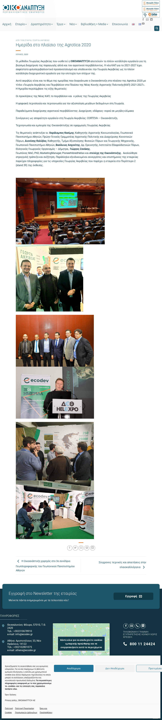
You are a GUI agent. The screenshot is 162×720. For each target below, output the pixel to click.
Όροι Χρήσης (10, 695)
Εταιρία (20, 24)
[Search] (156, 28)
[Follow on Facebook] (143, 19)
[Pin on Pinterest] (86, 548)
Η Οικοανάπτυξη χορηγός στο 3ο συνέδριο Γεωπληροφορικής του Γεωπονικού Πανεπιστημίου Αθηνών (45, 566)
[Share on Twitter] (75, 548)
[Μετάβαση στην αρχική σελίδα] (23, 9)
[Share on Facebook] (69, 548)
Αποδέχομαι (74, 668)
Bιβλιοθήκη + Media (93, 24)
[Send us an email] (147, 19)
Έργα (60, 24)
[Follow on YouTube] (143, 23)
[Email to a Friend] (81, 548)
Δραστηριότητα (41, 24)
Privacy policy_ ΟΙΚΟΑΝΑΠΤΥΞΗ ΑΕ (20, 700)
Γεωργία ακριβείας (41, 40)
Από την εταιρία (23, 40)
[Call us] (137, 625)
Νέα (72, 24)
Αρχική (6, 24)
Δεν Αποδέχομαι (114, 668)
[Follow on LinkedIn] (151, 19)
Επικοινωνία (120, 24)
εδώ (15, 689)
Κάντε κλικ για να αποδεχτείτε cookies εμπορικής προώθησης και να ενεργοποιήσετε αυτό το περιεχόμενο (81, 644)
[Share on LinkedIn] (92, 548)
